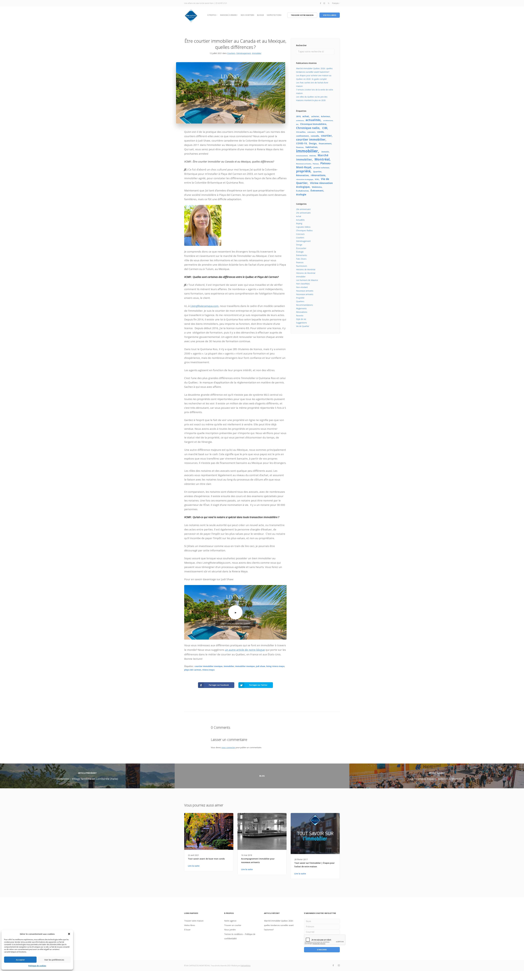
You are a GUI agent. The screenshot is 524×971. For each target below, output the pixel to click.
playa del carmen (192, 669)
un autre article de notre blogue (245, 650)
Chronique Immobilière (313, 124)
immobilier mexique (245, 666)
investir (325, 151)
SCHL (317, 179)
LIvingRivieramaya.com (204, 306)
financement (325, 143)
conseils (315, 135)
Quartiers (300, 301)
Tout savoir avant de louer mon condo (206, 858)
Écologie (300, 251)
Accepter (20, 959)
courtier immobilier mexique (209, 666)
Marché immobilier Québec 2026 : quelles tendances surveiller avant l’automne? (279, 925)
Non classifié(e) (303, 283)
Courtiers (231, 53)
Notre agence (230, 920)
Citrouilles (300, 132)
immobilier (229, 666)
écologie (301, 194)
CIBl (324, 128)
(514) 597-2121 (221, 3)
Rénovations (301, 312)
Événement (317, 190)
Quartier (317, 171)
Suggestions (301, 322)
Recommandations (304, 305)
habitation (311, 147)
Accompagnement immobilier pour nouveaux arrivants (258, 860)
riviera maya (208, 669)
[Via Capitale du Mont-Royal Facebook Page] (320, 3)
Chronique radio (307, 128)
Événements (301, 255)
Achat (298, 216)
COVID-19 (301, 143)
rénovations (318, 175)
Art (297, 124)
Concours (300, 234)
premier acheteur (321, 167)
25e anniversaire (303, 212)
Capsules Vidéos (303, 227)
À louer (187, 929)
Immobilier (256, 53)
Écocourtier (301, 248)
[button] (69, 934)
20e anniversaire (303, 209)
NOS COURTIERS (247, 15)
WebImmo (317, 187)
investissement (302, 156)
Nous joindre (230, 929)
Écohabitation (302, 191)
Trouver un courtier (232, 925)
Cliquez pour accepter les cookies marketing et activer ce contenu (235, 624)
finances (300, 147)
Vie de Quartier (302, 326)
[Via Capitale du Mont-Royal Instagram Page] (324, 3)
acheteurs (300, 120)
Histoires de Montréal (305, 269)
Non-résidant (302, 287)
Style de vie (301, 319)
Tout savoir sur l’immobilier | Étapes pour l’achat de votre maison (314, 865)
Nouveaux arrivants (303, 164)
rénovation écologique (304, 179)
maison (312, 155)
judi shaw (260, 666)
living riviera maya (275, 666)
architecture (328, 120)
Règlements (301, 308)
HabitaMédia (245, 965)
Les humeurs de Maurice (307, 280)
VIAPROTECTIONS (274, 15)
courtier (326, 135)
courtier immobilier (310, 139)
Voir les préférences (54, 959)
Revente (299, 315)
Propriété (300, 298)
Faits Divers (301, 259)
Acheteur (325, 116)
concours (311, 132)
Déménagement (243, 53)
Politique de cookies (37, 966)
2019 (298, 116)
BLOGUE (260, 15)
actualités (313, 120)
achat (305, 116)
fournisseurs (301, 266)
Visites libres (189, 925)
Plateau (316, 164)
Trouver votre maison (193, 920)
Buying (299, 223)
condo (320, 131)
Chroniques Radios (304, 230)
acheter (315, 116)
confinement (302, 136)
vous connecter (228, 747)
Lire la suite (194, 866)
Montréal (322, 159)
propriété (303, 171)
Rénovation (302, 175)
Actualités (300, 220)
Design (313, 143)
